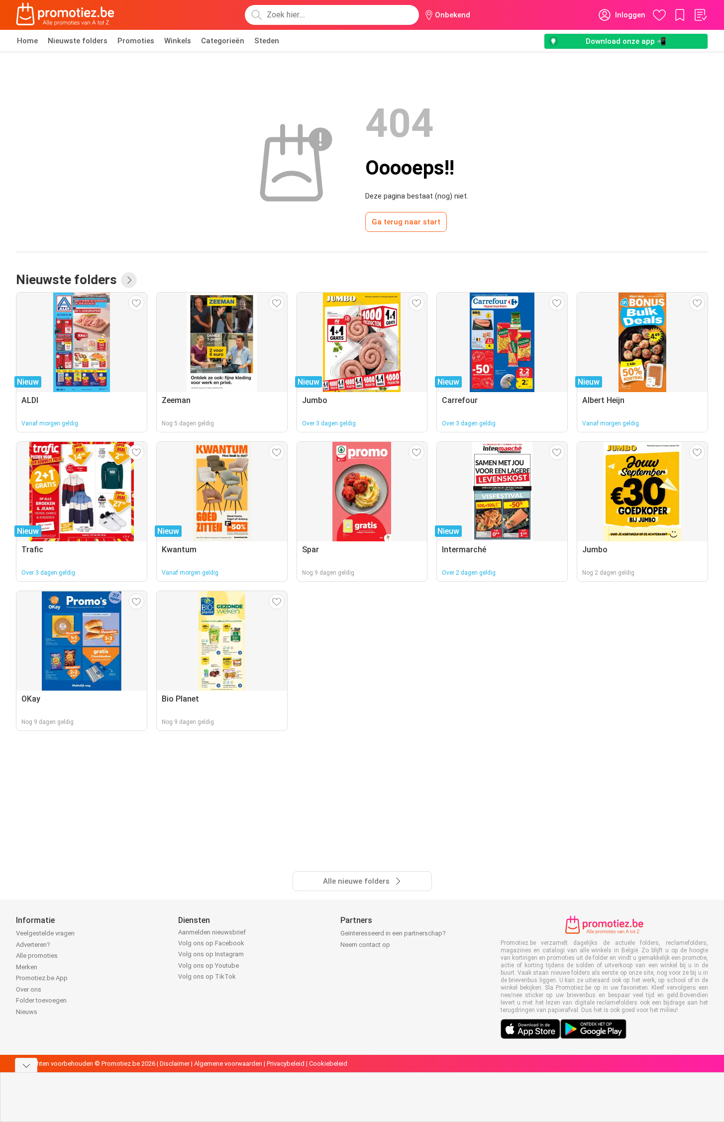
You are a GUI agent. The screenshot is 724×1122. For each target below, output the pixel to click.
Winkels (177, 40)
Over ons (28, 989)
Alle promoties (37, 955)
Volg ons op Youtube (208, 965)
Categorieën (222, 40)
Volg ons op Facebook (211, 943)
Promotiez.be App (42, 978)
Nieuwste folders (77, 40)
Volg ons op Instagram (211, 954)
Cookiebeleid (328, 1063)
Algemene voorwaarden (228, 1063)
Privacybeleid (286, 1063)
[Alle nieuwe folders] (129, 280)
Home (27, 40)
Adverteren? (33, 944)
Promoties (135, 40)
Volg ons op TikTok (207, 976)
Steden (266, 40)
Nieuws (26, 1012)
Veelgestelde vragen (45, 933)
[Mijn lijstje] (700, 15)
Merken (26, 967)
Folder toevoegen (41, 1000)
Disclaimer (175, 1063)
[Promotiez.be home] (65, 14)
